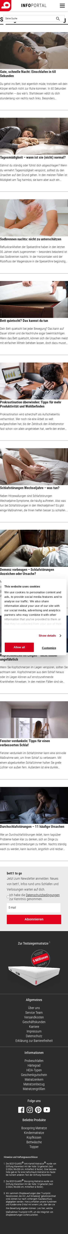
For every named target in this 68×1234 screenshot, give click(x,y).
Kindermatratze (34, 1133)
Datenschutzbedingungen (43, 895)
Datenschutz (34, 1036)
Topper (34, 1147)
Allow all (19, 647)
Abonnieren (34, 919)
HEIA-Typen (34, 1070)
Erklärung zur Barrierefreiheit (34, 1041)
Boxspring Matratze (34, 1128)
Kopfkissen (34, 1137)
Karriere (34, 1027)
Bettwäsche (34, 1142)
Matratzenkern (34, 1079)
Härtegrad (34, 1065)
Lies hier (41, 1208)
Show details (47, 635)
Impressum (34, 1031)
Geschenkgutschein (34, 1075)
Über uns (34, 1008)
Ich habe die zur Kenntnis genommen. (34, 897)
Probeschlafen (34, 1061)
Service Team (34, 1012)
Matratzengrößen (34, 1089)
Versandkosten (34, 1017)
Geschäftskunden (34, 1022)
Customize (49, 648)
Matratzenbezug (34, 1084)
